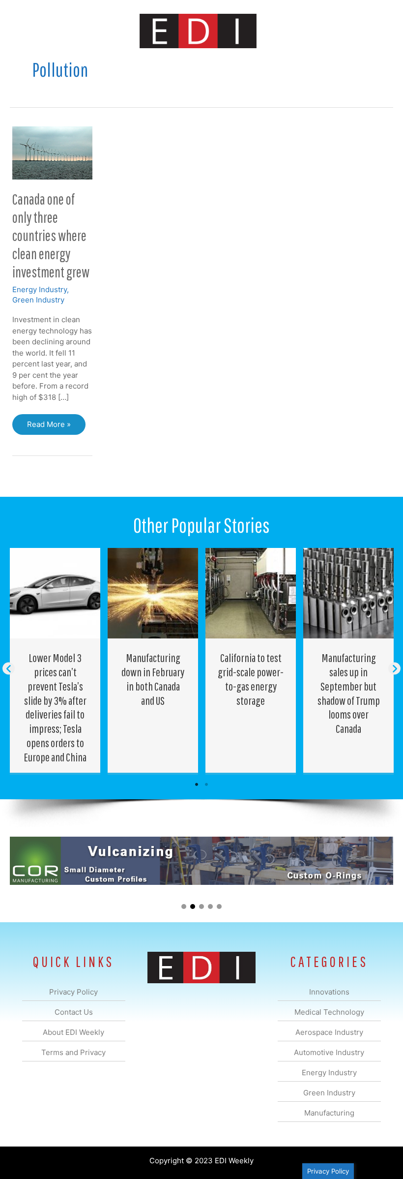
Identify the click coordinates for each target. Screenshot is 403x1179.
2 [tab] (206, 784)
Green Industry (38, 299)
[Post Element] (55, 660)
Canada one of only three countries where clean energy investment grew (50, 235)
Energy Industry (39, 289)
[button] (8, 669)
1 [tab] (197, 784)
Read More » (49, 427)
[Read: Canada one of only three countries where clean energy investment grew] (52, 152)
